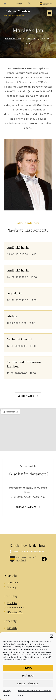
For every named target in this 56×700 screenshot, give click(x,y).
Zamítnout (28, 675)
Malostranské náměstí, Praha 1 (30, 551)
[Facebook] (44, 558)
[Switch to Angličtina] (5, 3)
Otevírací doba (15, 607)
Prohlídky (12, 603)
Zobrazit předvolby (28, 683)
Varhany (12, 587)
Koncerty (12, 628)
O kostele (12, 582)
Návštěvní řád (15, 612)
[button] (51, 636)
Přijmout (28, 667)
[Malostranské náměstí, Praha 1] (10, 551)
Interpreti (31, 38)
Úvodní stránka (13, 38)
